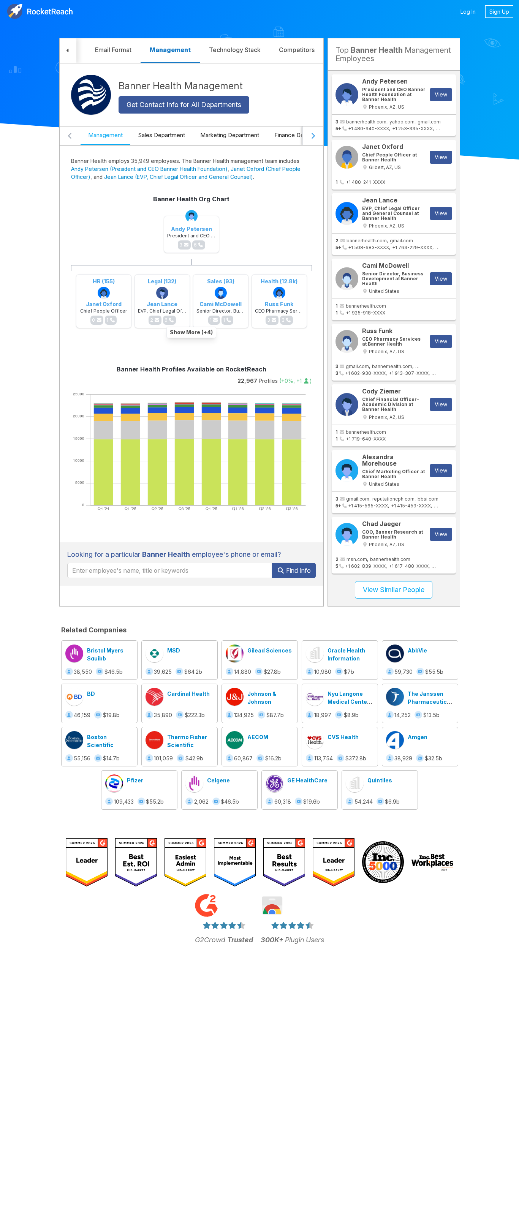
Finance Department (301, 135)
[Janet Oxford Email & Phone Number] (346, 157)
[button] (68, 50)
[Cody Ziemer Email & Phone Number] (346, 404)
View (441, 94)
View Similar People (393, 590)
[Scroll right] (312, 135)
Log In (468, 11)
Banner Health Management (181, 85)
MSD (173, 650)
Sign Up (499, 11)
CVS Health (343, 737)
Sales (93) (220, 281)
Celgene (218, 780)
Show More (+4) (191, 332)
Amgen (417, 737)
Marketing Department (229, 135)
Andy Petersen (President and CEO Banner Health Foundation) (149, 169)
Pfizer (135, 780)
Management (105, 135)
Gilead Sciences (269, 650)
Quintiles (379, 780)
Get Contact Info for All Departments (184, 105)
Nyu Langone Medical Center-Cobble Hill (350, 701)
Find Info (298, 570)
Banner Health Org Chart (191, 199)
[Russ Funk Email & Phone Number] (346, 341)
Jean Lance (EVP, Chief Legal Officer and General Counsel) (178, 177)
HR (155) (104, 281)
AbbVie (417, 650)
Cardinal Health (188, 693)
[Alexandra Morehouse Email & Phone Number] (346, 470)
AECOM (257, 737)
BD (91, 693)
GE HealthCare (307, 780)
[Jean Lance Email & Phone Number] (346, 213)
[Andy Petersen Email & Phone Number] (346, 94)
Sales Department (161, 135)
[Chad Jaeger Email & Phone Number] (346, 534)
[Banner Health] (91, 95)
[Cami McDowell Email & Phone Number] (346, 278)
